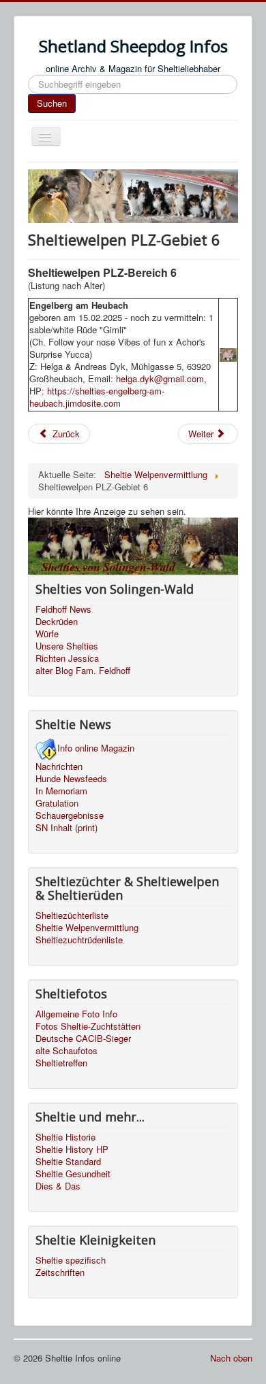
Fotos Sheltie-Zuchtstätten (88, 1026)
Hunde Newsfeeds (71, 779)
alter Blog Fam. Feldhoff (82, 670)
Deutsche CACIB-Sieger (83, 1038)
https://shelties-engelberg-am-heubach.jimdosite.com (96, 396)
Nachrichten (59, 766)
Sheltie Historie (65, 1137)
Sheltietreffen (61, 1063)
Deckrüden (56, 621)
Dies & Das (57, 1186)
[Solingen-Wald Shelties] (133, 545)
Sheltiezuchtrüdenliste (79, 940)
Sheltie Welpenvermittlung (86, 928)
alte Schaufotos (66, 1051)
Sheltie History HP (71, 1149)
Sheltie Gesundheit (72, 1174)
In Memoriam (61, 791)
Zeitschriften (60, 1272)
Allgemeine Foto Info (76, 1014)
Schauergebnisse (69, 815)
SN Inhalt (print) (66, 828)
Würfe (47, 634)
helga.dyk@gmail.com (160, 378)
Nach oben (231, 1357)
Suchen (52, 103)
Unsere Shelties (66, 646)
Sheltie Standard (68, 1161)
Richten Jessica (67, 658)
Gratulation (56, 803)
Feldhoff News (63, 609)
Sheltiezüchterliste (71, 915)
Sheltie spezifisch (70, 1260)
